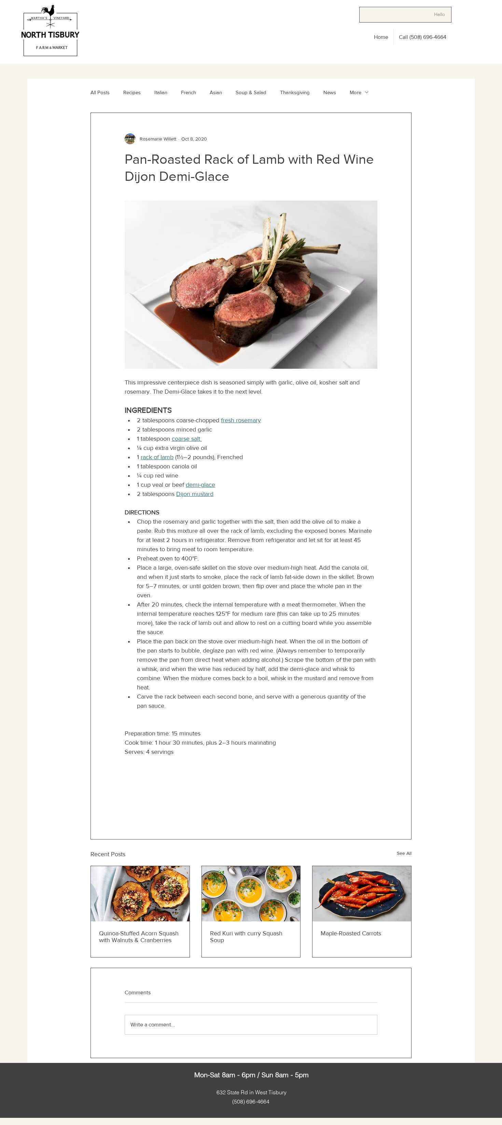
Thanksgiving (295, 92)
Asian (216, 92)
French (188, 92)
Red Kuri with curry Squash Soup (246, 937)
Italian (160, 92)
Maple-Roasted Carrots (351, 933)
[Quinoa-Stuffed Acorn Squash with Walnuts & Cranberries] (140, 893)
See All (404, 853)
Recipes (132, 92)
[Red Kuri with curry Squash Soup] (251, 893)
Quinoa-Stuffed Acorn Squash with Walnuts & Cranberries (139, 937)
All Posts (100, 92)
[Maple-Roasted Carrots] (361, 893)
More (355, 92)
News (329, 92)
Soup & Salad (251, 92)
